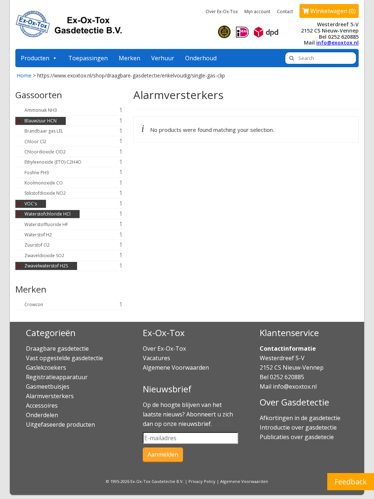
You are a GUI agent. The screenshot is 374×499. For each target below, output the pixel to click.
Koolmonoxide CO (43, 183)
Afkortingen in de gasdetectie (301, 418)
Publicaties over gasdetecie (297, 437)
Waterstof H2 (38, 235)
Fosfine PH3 (36, 172)
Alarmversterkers (50, 396)
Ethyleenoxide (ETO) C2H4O (52, 162)
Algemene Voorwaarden (176, 367)
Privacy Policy (201, 481)
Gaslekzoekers (46, 367)
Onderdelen (42, 415)
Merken (129, 58)
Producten (35, 58)
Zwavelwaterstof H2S (46, 266)
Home (24, 75)
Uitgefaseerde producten (60, 424)
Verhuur (162, 58)
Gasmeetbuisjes (47, 386)
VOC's (30, 204)
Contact (285, 11)
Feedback (351, 482)
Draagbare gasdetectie (57, 348)
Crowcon (33, 304)
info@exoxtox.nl (337, 42)
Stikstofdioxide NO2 (45, 193)
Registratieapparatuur (57, 377)
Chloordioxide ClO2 (45, 152)
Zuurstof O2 (37, 245)
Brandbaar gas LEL (43, 131)
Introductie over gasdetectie (298, 427)
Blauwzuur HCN (40, 121)
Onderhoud (201, 58)
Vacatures (156, 358)
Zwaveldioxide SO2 (44, 255)
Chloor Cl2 (35, 141)
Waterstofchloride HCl (47, 214)
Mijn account (257, 11)
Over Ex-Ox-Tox (222, 11)
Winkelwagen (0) (332, 11)
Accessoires (42, 405)
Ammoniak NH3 (40, 110)
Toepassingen (88, 58)
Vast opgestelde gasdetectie (64, 358)
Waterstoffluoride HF (46, 224)
